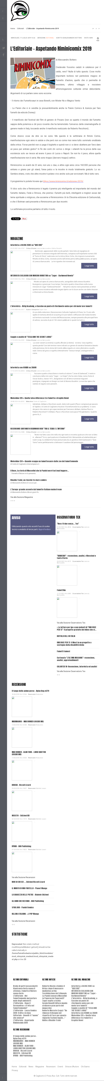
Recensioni (32, 694)
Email (98, 40)
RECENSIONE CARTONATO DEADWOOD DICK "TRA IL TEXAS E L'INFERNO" (37, 428)
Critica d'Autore (31, 248)
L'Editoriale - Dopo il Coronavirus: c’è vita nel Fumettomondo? (23, 1005)
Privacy (15, 1070)
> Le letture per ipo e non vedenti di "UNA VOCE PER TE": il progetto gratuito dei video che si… (76, 628)
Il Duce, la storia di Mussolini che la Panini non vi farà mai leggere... (39, 470)
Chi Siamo (85, 1067)
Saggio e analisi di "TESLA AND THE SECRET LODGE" (31, 337)
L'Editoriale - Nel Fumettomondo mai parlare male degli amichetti (25, 998)
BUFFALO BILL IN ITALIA (66, 636)
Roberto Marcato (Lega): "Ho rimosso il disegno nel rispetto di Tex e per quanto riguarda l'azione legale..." (54, 1014)
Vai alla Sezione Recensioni (23, 877)
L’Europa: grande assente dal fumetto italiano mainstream (36, 489)
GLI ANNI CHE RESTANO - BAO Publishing (28, 901)
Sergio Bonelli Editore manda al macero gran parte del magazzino (54, 1005)
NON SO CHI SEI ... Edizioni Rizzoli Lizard (28, 881)
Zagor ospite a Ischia (51, 1000)
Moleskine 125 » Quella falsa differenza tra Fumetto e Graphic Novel (39, 398)
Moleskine (29, 401)
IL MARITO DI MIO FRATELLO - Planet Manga (29, 888)
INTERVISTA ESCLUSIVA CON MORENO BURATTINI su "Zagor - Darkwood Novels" (42, 275)
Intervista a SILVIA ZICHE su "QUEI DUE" (26, 245)
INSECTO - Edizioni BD (21, 815)
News (31, 1067)
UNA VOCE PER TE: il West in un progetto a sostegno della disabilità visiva (74, 643)
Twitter (3, 47)
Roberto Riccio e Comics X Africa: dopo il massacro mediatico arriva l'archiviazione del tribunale (54, 990)
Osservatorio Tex (78, 527)
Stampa (98, 38)
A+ (93, 28)
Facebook (3, 54)
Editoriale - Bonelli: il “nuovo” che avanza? (26, 1016)
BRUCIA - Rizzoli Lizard (21, 785)
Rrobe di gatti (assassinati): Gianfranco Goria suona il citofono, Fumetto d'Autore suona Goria (25, 990)
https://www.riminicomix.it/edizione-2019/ (63, 181)
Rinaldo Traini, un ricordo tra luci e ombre (28, 480)
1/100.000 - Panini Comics (23, 907)
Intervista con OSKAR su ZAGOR (23, 367)
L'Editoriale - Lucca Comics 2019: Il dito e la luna (25, 1011)
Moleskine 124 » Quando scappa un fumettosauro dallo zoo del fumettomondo (44, 461)
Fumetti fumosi (63, 651)
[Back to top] (3, 1077)
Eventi (60, 1067)
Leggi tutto (89, 266)
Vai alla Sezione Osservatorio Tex (71, 623)
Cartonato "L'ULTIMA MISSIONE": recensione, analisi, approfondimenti (76, 659)
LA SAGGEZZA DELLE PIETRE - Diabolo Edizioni (30, 894)
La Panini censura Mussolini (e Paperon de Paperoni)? (54, 997)
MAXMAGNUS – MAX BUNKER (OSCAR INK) (28, 721)
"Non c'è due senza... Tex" (68, 523)
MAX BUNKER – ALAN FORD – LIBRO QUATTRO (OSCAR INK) (29, 753)
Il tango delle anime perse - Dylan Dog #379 (30, 690)
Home (12, 28)
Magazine (39, 1067)
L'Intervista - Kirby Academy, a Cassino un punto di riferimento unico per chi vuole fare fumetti (51, 306)
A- (99, 28)
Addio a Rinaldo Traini (51, 1020)
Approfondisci (44, 529)
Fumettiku (61, 590)
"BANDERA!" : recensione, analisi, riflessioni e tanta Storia (76, 557)
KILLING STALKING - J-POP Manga (25, 913)
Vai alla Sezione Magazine (21, 497)
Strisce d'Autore (72, 1067)
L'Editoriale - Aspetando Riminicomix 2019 (23, 1021)
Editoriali (20, 28)
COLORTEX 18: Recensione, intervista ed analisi (77, 666)
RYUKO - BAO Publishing (21, 846)
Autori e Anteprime (32, 309)
